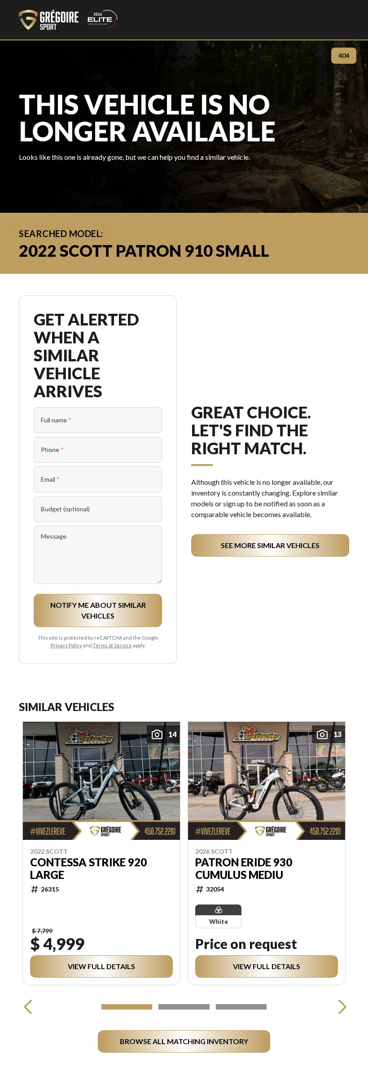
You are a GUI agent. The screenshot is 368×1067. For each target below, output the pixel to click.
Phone (52, 449)
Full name (56, 420)
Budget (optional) (65, 509)
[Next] (340, 1007)
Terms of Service (112, 645)
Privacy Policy (66, 645)
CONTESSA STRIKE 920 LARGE (88, 868)
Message (53, 536)
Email (50, 479)
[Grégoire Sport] (68, 19)
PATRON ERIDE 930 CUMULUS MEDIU (243, 868)
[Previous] (28, 1007)
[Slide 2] (183, 1007)
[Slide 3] (241, 1007)
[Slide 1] (126, 1007)
